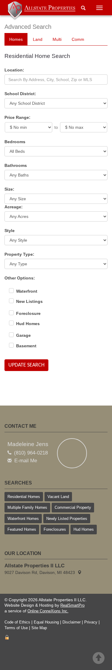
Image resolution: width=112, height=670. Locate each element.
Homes (16, 39)
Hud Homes (28, 323)
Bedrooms (14, 141)
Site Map (39, 628)
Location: (14, 70)
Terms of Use (16, 628)
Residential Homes (23, 496)
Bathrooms (15, 165)
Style (9, 230)
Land (37, 39)
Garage (23, 335)
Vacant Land (58, 496)
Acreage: (13, 206)
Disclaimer (71, 622)
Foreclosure (28, 313)
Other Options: (19, 278)
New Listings (29, 301)
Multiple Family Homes (27, 507)
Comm (78, 39)
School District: (20, 93)
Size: (9, 189)
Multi (57, 39)
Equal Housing (46, 622)
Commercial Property (73, 507)
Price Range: (17, 117)
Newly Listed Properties (66, 518)
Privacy (90, 622)
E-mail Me (25, 460)
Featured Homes (21, 529)
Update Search (26, 365)
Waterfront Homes (23, 518)
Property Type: (19, 254)
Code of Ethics (17, 622)
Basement (26, 345)
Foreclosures (55, 529)
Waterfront (26, 291)
